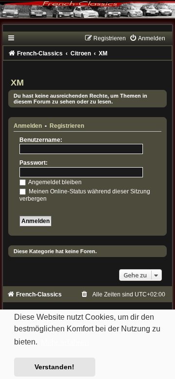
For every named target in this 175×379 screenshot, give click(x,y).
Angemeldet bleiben (54, 182)
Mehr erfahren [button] (65, 342)
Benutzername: (40, 140)
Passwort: (33, 162)
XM (17, 82)
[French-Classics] (87, 15)
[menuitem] (147, 38)
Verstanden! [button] (54, 367)
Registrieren (67, 126)
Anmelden (28, 126)
